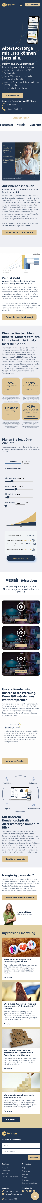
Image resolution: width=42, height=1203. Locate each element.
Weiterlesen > (8, 977)
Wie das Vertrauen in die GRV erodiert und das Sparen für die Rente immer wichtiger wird (18, 1052)
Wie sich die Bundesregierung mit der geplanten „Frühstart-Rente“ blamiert (20, 1006)
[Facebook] (23, 1191)
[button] (21, 5)
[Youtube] (30, 1191)
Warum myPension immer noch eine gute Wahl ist (19, 1096)
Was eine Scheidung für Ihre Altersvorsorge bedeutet (17, 960)
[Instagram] (27, 1191)
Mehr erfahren (30, 390)
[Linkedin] (34, 1191)
